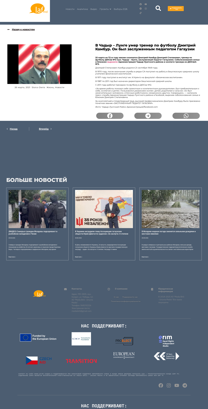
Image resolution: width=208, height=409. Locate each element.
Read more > (12, 257)
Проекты (104, 9)
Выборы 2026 (120, 9)
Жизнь (50, 87)
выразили (112, 62)
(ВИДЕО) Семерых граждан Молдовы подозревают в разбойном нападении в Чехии (33, 232)
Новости (70, 9)
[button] (110, 116)
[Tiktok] (140, 13)
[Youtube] (146, 4)
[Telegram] (140, 8)
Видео (93, 9)
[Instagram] (146, 8)
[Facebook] (140, 4)
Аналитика (82, 9)
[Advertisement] (29, 155)
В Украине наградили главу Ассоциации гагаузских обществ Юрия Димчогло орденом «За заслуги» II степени (101, 232)
